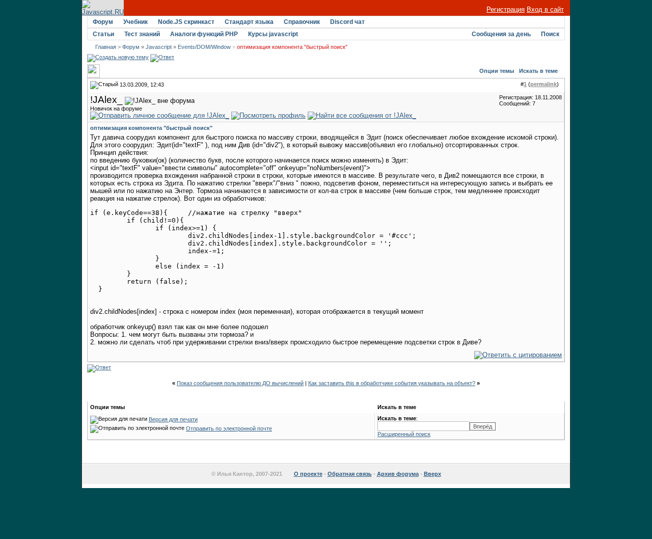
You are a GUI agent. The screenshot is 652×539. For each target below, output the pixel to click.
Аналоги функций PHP (204, 34)
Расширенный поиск (403, 434)
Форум (103, 21)
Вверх (432, 474)
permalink (543, 84)
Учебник (135, 21)
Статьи (103, 34)
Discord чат (347, 21)
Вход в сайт (545, 9)
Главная (105, 47)
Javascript (159, 47)
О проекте (308, 474)
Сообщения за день (501, 34)
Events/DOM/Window (204, 47)
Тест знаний (142, 34)
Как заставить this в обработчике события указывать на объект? (391, 383)
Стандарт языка (249, 21)
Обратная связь (350, 474)
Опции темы (496, 71)
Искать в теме (538, 71)
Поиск (550, 34)
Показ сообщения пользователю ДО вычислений (240, 383)
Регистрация (505, 9)
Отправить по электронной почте (229, 428)
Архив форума (398, 474)
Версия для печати (173, 419)
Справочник (302, 21)
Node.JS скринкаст (186, 21)
